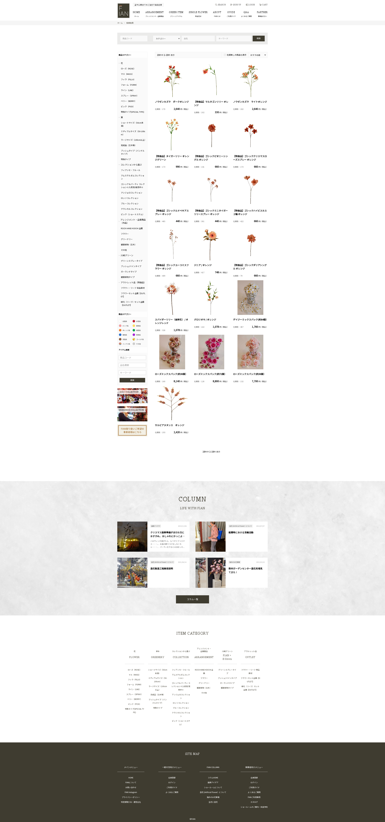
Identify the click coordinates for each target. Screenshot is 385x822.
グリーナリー (127, 239)
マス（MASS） (127, 74)
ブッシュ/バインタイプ (131, 266)
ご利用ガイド (171, 787)
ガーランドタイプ (129, 271)
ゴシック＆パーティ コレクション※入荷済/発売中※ (180, 686)
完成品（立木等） (129, 145)
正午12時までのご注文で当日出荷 (148, 4)
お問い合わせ (130, 787)
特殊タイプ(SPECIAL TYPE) (132, 111)
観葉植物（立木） (129, 244)
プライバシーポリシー (131, 797)
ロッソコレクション (130, 198)
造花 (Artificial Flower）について (213, 792)
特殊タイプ (126, 159)
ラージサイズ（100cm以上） (133, 139)
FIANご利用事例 (254, 797)
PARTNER (262, 14)
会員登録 (172, 777)
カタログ (254, 802)
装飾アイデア (213, 782)
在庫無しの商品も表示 (236, 54)
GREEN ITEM (176, 14)
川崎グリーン (127, 255)
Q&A (246, 14)
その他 (124, 250)
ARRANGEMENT (154, 14)
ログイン (172, 782)
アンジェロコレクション (131, 192)
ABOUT (217, 14)
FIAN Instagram (131, 792)
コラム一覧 (192, 599)
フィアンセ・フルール (130, 170)
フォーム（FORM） (129, 84)
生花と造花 (213, 802)
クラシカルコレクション (131, 208)
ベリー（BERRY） (128, 101)
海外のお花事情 (213, 797)
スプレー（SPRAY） (130, 95)
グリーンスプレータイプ (131, 260)
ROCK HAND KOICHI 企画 (132, 228)
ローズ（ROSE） (128, 68)
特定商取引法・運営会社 (131, 802)
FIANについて (130, 782)
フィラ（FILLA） (128, 79)
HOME (136, 14)
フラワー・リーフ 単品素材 (133, 287)
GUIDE (231, 14)
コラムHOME (213, 777)
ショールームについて (213, 787)
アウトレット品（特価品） (133, 282)
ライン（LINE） (128, 90)
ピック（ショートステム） (132, 214)
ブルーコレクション (130, 203)
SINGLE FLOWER (198, 14)
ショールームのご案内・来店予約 (254, 807)
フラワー (125, 233)
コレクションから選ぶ (131, 164)
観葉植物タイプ (128, 277)
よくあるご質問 (172, 792)
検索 (259, 38)
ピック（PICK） (128, 106)
